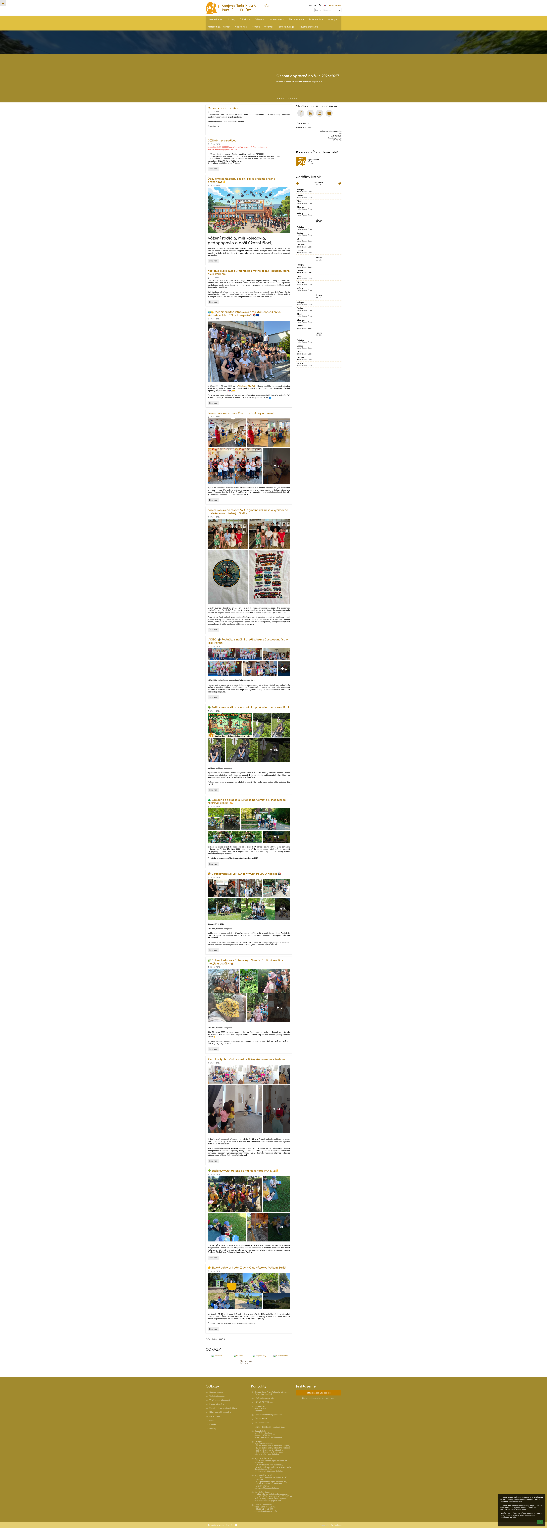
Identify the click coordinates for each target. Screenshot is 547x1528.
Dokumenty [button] (315, 19)
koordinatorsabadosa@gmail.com (268, 1415)
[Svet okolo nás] (281, 1356)
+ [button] (311, 5)
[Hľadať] (339, 9)
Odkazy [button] (331, 19)
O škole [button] (258, 19)
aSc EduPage (335, 1525)
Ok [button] (540, 1522)
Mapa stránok (215, 1416)
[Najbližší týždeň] (339, 183)
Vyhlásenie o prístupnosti (219, 1400)
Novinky (212, 1428)
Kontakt (212, 1424)
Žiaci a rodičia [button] (295, 19)
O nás (211, 1420)
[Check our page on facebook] (300, 113)
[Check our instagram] (319, 113)
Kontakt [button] (256, 27)
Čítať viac (213, 169)
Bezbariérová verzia (215, 1525)
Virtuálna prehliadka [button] (308, 27)
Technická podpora (217, 1396)
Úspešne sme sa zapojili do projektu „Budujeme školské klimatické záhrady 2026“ (308, 74)
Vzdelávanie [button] (276, 19)
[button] (320, 5)
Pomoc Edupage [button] (286, 27)
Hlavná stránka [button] (215, 19)
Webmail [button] (268, 27)
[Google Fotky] (259, 1356)
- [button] (316, 5)
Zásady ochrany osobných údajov (223, 1408)
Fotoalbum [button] (245, 19)
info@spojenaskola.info (264, 1398)
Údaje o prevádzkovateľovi (220, 1412)
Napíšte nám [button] (241, 27)
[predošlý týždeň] (297, 183)
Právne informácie (216, 1404)
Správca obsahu (216, 1392)
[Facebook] (216, 1356)
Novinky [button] (231, 19)
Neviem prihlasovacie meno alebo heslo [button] (318, 1398)
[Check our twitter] (310, 113)
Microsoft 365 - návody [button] (219, 27)
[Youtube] (238, 1356)
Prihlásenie (335, 5)
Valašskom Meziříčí (246, 386)
